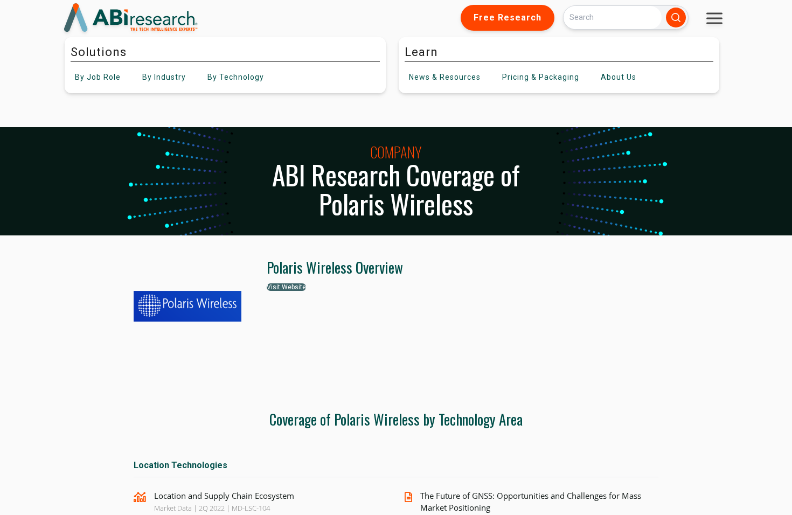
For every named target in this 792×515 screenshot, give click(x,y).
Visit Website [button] (286, 287)
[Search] (676, 17)
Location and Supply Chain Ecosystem (224, 495)
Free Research (507, 17)
